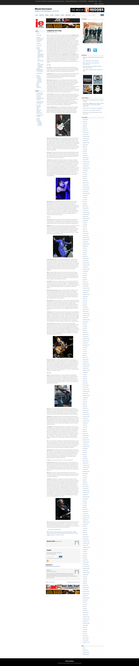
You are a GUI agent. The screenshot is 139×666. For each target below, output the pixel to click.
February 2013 (86, 460)
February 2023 (86, 208)
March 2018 (85, 332)
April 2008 (85, 583)
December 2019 (86, 288)
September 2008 (86, 572)
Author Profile (58, 541)
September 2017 (86, 345)
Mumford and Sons (54, 533)
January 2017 (85, 361)
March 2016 (85, 382)
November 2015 (86, 391)
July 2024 (85, 172)
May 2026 (85, 125)
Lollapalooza (70, 531)
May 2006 (85, 631)
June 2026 (85, 123)
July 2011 (85, 500)
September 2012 (86, 471)
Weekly (73, 15)
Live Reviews (57, 534)
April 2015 (85, 406)
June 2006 (85, 629)
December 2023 (86, 187)
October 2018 (85, 317)
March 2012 (85, 484)
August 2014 (85, 423)
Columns (38, 48)
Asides (37, 15)
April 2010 (85, 532)
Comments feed (86, 652)
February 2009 (86, 562)
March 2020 (85, 281)
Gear (39, 59)
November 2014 (86, 416)
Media (39, 63)
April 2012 (85, 482)
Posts (96, 3)
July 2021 (85, 248)
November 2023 (86, 189)
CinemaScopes (41, 54)
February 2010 (86, 536)
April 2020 (85, 279)
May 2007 (85, 606)
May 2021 (85, 252)
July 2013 (85, 450)
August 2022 (85, 220)
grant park (59, 531)
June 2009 (85, 553)
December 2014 (86, 414)
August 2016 (85, 372)
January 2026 (85, 134)
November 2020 (86, 264)
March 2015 (85, 408)
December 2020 (86, 262)
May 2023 (85, 201)
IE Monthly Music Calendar (92, 1)
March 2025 (85, 155)
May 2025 (85, 151)
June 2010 (85, 528)
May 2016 (85, 378)
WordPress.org (86, 654)
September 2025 (86, 142)
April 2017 (85, 355)
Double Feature (41, 56)
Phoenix (66, 533)
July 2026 (85, 121)
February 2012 (86, 486)
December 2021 (86, 237)
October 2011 (85, 494)
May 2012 (85, 479)
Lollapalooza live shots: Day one (73, 582)
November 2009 (86, 543)
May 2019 (85, 302)
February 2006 (86, 637)
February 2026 (86, 132)
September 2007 (86, 597)
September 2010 (86, 522)
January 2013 (85, 463)
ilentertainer (49, 32)
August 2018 (85, 321)
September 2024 (86, 168)
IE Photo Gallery (40, 71)
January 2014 (85, 437)
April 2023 (85, 203)
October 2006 (85, 621)
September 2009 (86, 547)
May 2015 (85, 404)
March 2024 (85, 180)
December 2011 (86, 490)
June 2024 (85, 174)
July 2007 (85, 602)
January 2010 (85, 538)
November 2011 (86, 492)
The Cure (76, 533)
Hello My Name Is (40, 38)
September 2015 (86, 395)
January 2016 (85, 387)
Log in (84, 647)
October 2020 (85, 267)
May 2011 (85, 505)
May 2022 (85, 227)
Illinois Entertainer (43, 9)
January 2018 (85, 336)
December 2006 (86, 616)
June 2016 (85, 376)
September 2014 (86, 420)
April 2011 (85, 507)
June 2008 (85, 578)
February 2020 (86, 283)
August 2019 (85, 296)
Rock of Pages (40, 64)
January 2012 (85, 488)
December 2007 (86, 591)
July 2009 (85, 551)
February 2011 (86, 511)
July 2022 (85, 222)
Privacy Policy (39, 112)
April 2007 (85, 608)
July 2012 (85, 475)
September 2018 (86, 319)
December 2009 (86, 541)
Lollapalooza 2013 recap (54, 30)
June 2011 (85, 503)
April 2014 (85, 431)
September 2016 (86, 370)
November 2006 (86, 618)
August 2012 (85, 473)
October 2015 (85, 393)
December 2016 (86, 364)
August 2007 (85, 600)
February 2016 (86, 385)
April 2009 (85, 557)
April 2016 (85, 380)
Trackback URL (48, 566)
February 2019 (86, 309)
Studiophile (40, 65)
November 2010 (86, 517)
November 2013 (86, 441)
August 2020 (85, 271)
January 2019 (85, 311)
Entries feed (85, 650)
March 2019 (85, 307)
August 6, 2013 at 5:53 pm (51, 571)
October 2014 (85, 418)
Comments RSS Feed (56, 566)
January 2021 (85, 260)
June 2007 (85, 604)
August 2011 (85, 498)
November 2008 (86, 568)
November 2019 (86, 290)
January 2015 (85, 412)
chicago (55, 531)
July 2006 (85, 627)
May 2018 (85, 328)
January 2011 (85, 513)
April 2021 (85, 254)
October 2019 (85, 292)
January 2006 (85, 640)
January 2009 (85, 564)
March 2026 (85, 130)
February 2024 (86, 182)
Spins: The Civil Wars (50, 582)
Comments (102, 3)
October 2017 (85, 342)
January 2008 (85, 589)
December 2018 (86, 313)
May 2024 (85, 176)
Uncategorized (68, 15)
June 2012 (85, 477)
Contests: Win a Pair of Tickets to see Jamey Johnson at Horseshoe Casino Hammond (49, 1)
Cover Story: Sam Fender (95, 110)
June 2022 (85, 224)
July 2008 (85, 576)
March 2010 (85, 534)
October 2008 (85, 570)
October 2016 (85, 368)
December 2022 (86, 212)
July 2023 (85, 197)
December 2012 (86, 465)
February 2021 (86, 258)
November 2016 (86, 366)
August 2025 (85, 144)
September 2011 (86, 496)
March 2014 (85, 433)
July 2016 (85, 374)
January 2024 (85, 184)
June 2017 (85, 351)
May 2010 (85, 530)
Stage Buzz (39, 87)
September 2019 (86, 294)
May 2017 (85, 353)
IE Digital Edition (40, 69)
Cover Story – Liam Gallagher (97, 108)
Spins (38, 85)
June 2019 (85, 300)
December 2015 (86, 389)
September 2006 (86, 623)
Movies (38, 83)
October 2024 (85, 165)
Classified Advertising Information (40, 124)
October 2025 (85, 140)
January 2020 (85, 286)
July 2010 (85, 526)
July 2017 (85, 349)
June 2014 (85, 427)
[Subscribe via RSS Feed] (48, 561)
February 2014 (86, 435)
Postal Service (71, 533)
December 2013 (86, 439)
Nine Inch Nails (61, 533)
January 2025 (85, 159)
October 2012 (85, 469)
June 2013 (85, 452)
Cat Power (51, 531)
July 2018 (85, 323)
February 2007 (86, 612)
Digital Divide (40, 55)
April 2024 (85, 178)
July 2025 (85, 146)
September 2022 (86, 218)
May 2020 (85, 277)
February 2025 (86, 157)
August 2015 (85, 397)
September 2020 (86, 269)
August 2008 (85, 574)
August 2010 (85, 524)
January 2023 (85, 210)
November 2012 (86, 467)
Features (38, 68)
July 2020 (85, 273)
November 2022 (86, 214)
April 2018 (85, 330)
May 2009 (85, 555)
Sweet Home (40, 67)
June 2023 (85, 199)
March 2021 (85, 256)
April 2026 (85, 128)
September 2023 (86, 193)
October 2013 (85, 444)
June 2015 (85, 401)
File (38, 58)
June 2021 (85, 250)
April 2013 (85, 456)
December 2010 (86, 515)
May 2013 (85, 454)
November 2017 (86, 340)
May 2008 (85, 581)
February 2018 (86, 334)
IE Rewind (51, 15)
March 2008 (85, 585)
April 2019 (85, 305)
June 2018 (85, 326)
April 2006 (85, 633)
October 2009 (85, 545)
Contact (38, 107)
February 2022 (86, 233)
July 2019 (85, 298)
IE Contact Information (83, 1)
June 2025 (85, 149)
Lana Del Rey (64, 531)
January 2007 (85, 614)
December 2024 (86, 161)
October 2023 (85, 191)
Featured (46, 15)
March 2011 (85, 509)
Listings (100, 1)
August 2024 (85, 170)
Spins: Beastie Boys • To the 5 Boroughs (91, 60)
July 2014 (85, 425)
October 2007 (85, 595)
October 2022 (85, 216)
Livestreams (57, 15)
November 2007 (86, 593)
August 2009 (85, 549)
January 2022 (85, 235)
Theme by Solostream (77, 663)
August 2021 (85, 246)
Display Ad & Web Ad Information (71, 1)
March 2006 (85, 635)
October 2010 (85, 519)
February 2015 (86, 410)
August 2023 (85, 195)
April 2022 (85, 229)
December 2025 (86, 136)
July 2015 (85, 399)
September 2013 (86, 446)
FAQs (38, 109)
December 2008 (86, 566)
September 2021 (86, 243)
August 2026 (85, 119)
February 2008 (86, 587)
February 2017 (86, 359)
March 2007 (85, 610)
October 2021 (85, 241)
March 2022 (85, 231)
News (38, 84)
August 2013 (85, 448)
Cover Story (41, 15)
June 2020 (85, 275)
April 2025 (85, 153)
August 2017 (85, 347)
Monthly (62, 15)
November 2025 (86, 138)
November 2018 (86, 315)
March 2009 (85, 559)
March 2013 (85, 458)
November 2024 (86, 163)
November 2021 (86, 239)
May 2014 (85, 429)
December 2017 (86, 338)
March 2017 (85, 357)
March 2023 (85, 205)
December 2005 (86, 642)
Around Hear (40, 50)
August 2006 (85, 625)
